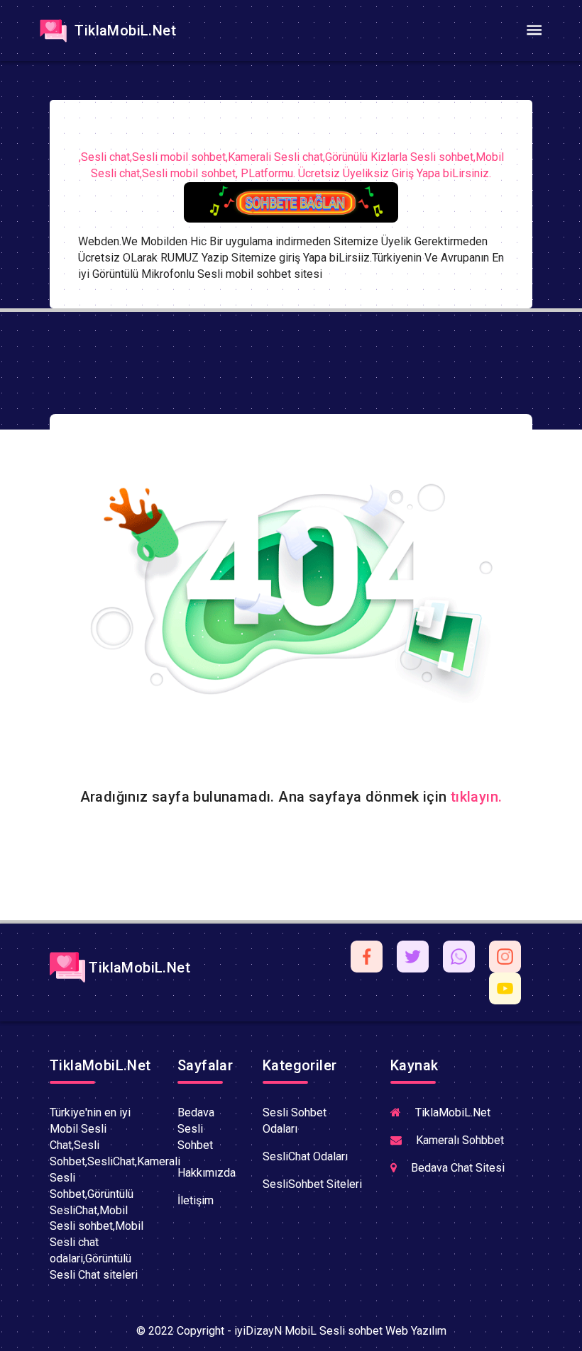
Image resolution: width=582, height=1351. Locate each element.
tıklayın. (477, 796)
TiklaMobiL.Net (123, 30)
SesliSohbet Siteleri (312, 1184)
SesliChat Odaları (305, 1156)
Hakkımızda (206, 1172)
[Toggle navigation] (534, 30)
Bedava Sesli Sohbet (195, 1129)
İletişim (195, 1200)
